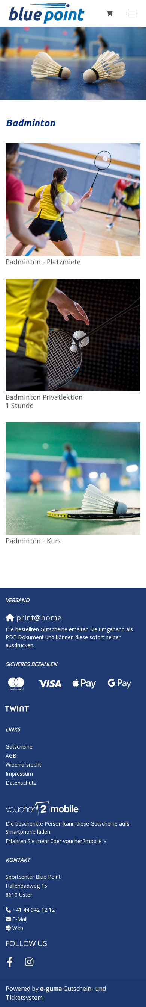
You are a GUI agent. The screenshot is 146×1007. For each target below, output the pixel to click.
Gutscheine (19, 746)
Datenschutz (21, 782)
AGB (11, 755)
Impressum (19, 773)
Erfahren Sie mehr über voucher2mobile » (56, 841)
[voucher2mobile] (43, 808)
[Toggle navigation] (132, 13)
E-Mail (19, 918)
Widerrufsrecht (23, 764)
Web (17, 927)
